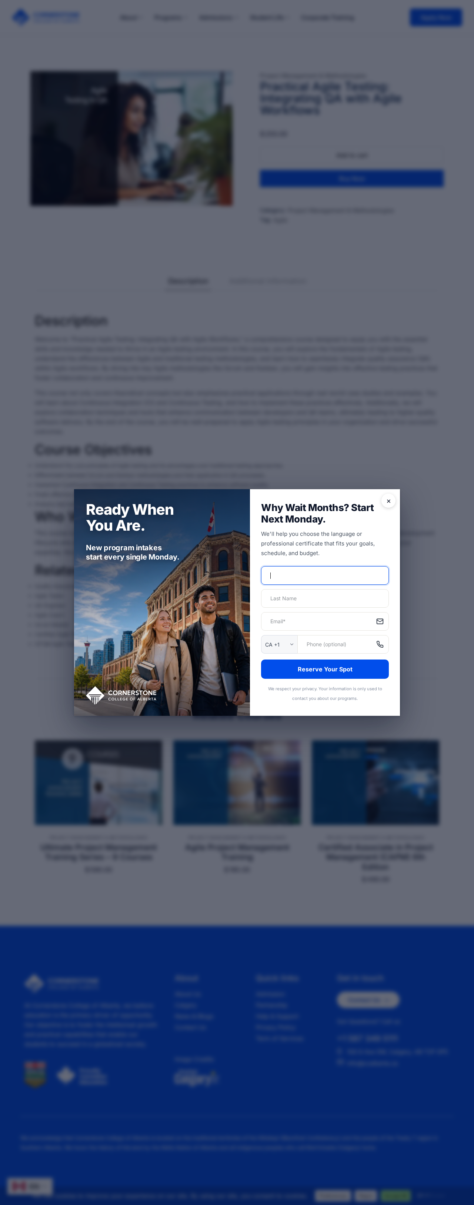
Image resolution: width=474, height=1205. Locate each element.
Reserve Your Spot (325, 669)
